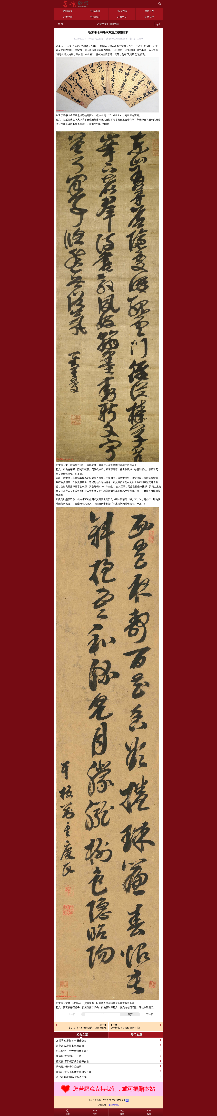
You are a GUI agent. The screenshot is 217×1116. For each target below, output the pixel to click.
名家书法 (102, 24)
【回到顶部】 (114, 1104)
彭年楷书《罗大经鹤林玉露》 (125, 1027)
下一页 (149, 1014)
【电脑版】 (102, 1104)
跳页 (130, 1014)
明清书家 (114, 24)
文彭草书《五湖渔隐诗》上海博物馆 (88, 1027)
